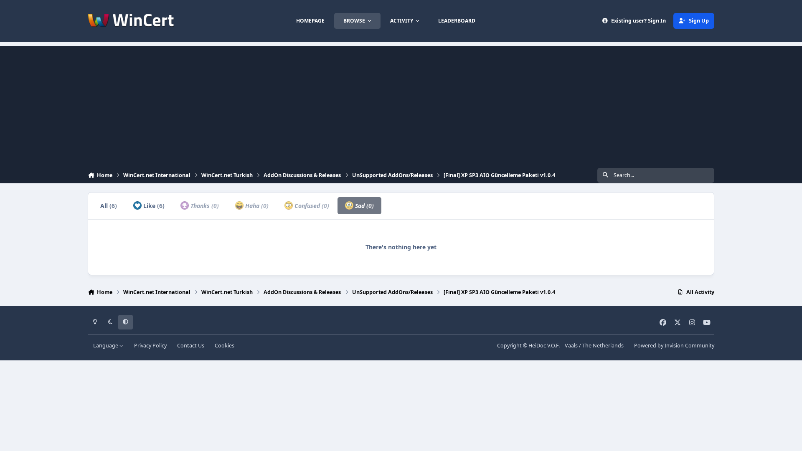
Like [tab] (153, 206)
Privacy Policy (150, 345)
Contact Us (190, 345)
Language (106, 345)
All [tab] (108, 206)
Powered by (674, 345)
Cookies (224, 345)
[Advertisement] (401, 104)
